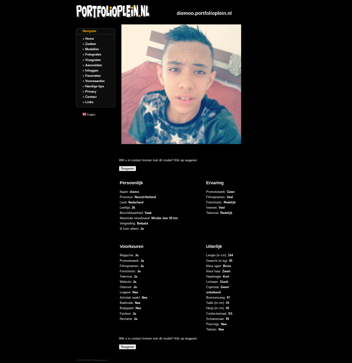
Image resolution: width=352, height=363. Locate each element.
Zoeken (90, 44)
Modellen (92, 49)
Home (89, 38)
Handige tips (94, 86)
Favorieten (93, 76)
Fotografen (93, 54)
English (90, 114)
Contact (91, 97)
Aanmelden (93, 65)
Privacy (90, 91)
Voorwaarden (95, 81)
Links (89, 102)
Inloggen (91, 70)
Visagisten (93, 60)
